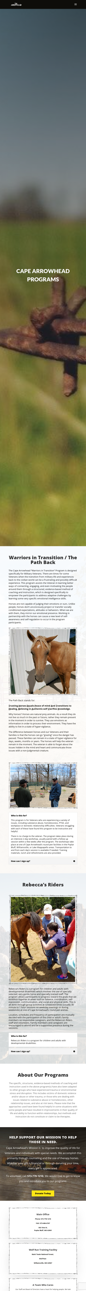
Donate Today (43, 1193)
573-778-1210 (35, 1176)
